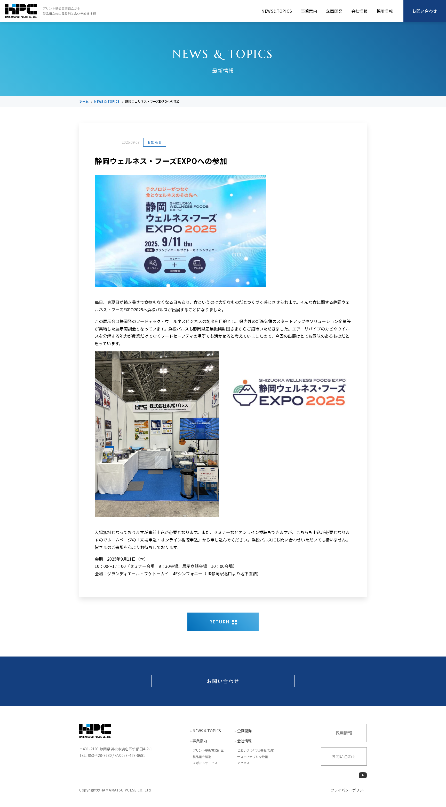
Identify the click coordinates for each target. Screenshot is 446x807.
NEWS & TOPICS (107, 101)
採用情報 (385, 11)
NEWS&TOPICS (276, 11)
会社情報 (359, 11)
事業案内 (309, 11)
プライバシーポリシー (349, 790)
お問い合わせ (223, 681)
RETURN (219, 622)
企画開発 (334, 11)
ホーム (84, 101)
